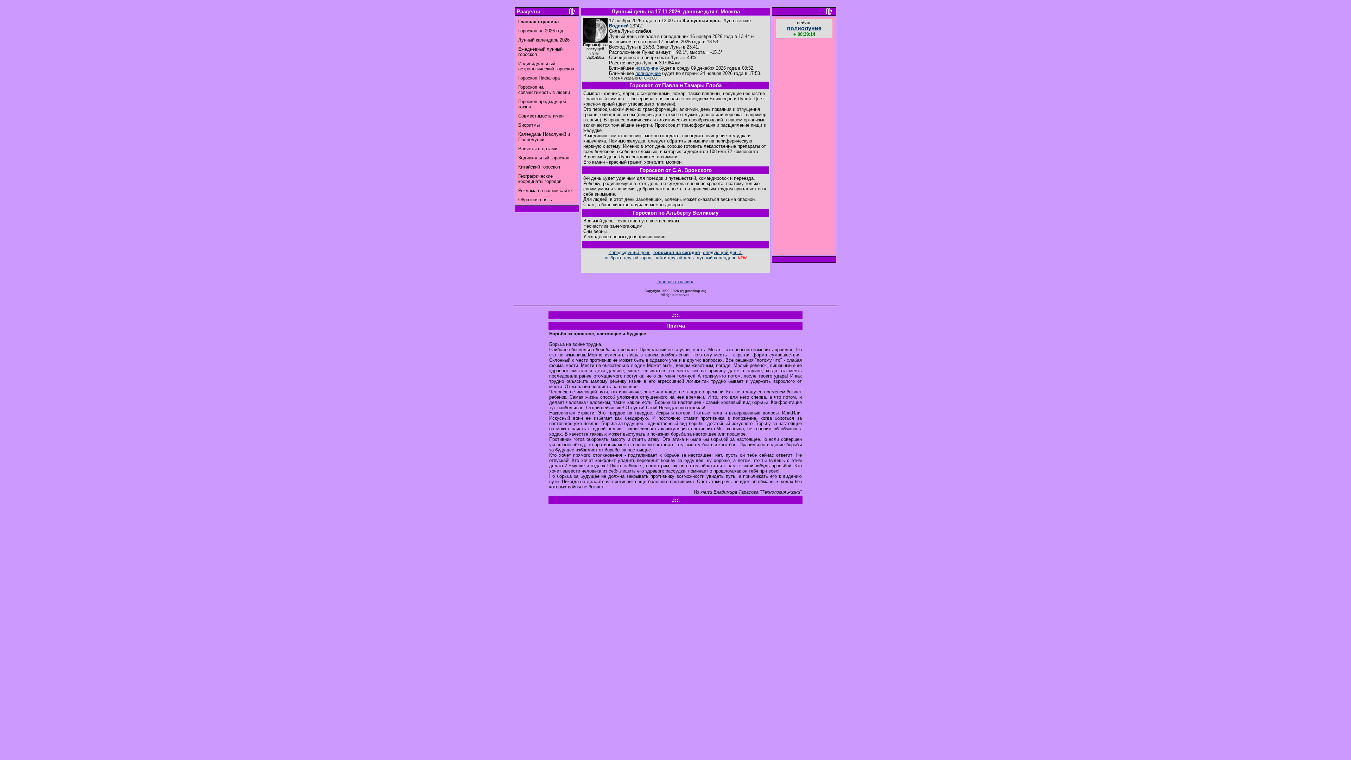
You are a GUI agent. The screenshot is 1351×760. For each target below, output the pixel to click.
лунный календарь (716, 257)
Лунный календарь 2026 (544, 40)
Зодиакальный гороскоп (543, 157)
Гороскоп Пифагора (539, 78)
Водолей (619, 25)
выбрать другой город (628, 257)
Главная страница (675, 281)
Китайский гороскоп (539, 167)
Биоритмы (529, 125)
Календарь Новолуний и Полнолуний (544, 137)
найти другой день (674, 257)
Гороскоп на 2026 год (540, 30)
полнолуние (648, 73)
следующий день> (723, 252)
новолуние (646, 68)
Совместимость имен (541, 116)
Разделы (528, 11)
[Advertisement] (804, 147)
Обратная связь (535, 199)
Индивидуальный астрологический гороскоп (546, 66)
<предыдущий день (630, 252)
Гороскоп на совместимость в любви (544, 89)
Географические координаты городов (540, 178)
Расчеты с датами (537, 148)
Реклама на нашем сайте (545, 190)
